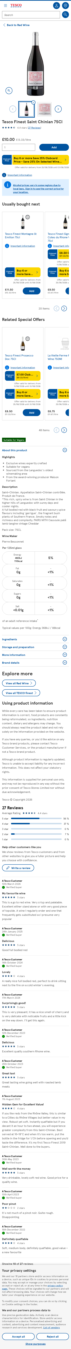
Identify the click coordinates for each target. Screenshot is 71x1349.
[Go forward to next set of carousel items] (64, 308)
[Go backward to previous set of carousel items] (56, 308)
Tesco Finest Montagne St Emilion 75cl (21, 235)
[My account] (56, 5)
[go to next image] (58, 109)
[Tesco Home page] (16, 5)
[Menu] (5, 5)
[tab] (26, 109)
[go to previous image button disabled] (12, 109)
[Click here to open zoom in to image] (9, 90)
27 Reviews (34, 127)
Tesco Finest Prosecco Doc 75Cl (19, 357)
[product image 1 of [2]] (35, 64)
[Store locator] (65, 5)
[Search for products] (65, 14)
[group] (22, 256)
